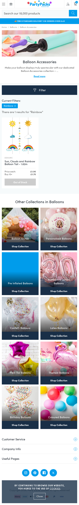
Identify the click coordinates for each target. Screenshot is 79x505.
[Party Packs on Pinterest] (35, 472)
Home (4, 27)
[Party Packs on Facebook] (44, 472)
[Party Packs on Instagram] (25, 472)
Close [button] (40, 496)
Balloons (13, 27)
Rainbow (8, 105)
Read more (39, 76)
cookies (55, 488)
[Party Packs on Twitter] (53, 472)
